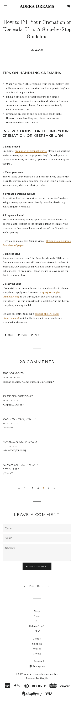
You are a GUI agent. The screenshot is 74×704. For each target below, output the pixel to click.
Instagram (39, 666)
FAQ (37, 621)
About (37, 616)
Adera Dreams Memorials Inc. (41, 674)
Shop (37, 611)
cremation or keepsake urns (31, 150)
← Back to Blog (37, 586)
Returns (37, 648)
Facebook (39, 661)
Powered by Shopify (37, 678)
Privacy (37, 653)
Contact (37, 638)
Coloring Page (37, 626)
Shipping (37, 643)
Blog (37, 631)
